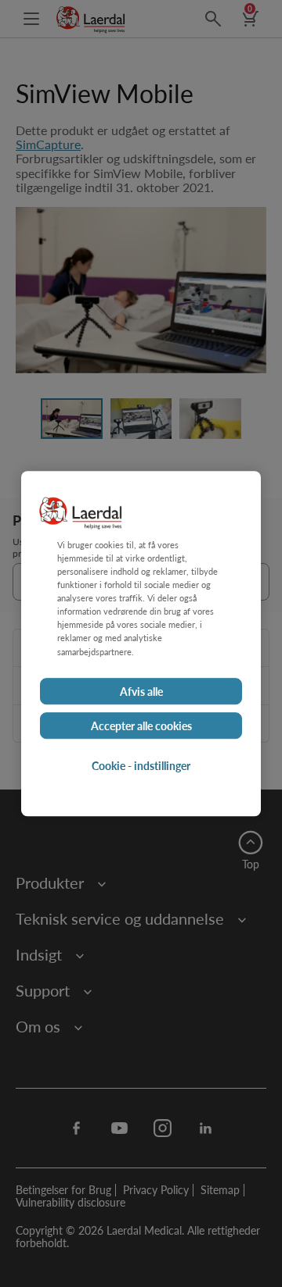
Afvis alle (141, 691)
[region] (141, 643)
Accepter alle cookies (141, 725)
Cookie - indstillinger (141, 765)
